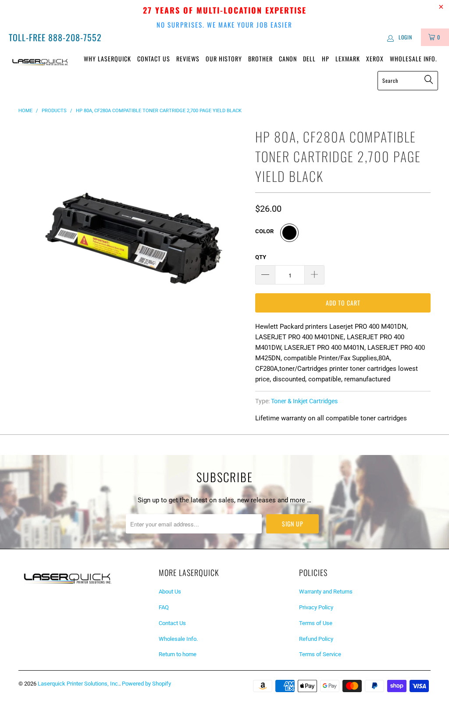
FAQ (164, 607)
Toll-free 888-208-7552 (55, 37)
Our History (224, 58)
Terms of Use (315, 623)
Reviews (188, 58)
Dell (309, 58)
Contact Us (153, 58)
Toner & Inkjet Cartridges (304, 401)
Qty (260, 257)
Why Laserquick (107, 58)
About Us (170, 591)
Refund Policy (316, 639)
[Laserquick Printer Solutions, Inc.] (40, 61)
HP (325, 58)
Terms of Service (320, 654)
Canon (288, 58)
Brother (260, 58)
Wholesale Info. (413, 58)
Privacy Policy (316, 607)
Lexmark (347, 58)
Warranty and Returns (326, 591)
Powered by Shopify (146, 683)
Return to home (177, 654)
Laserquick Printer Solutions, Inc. (78, 683)
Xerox (375, 58)
